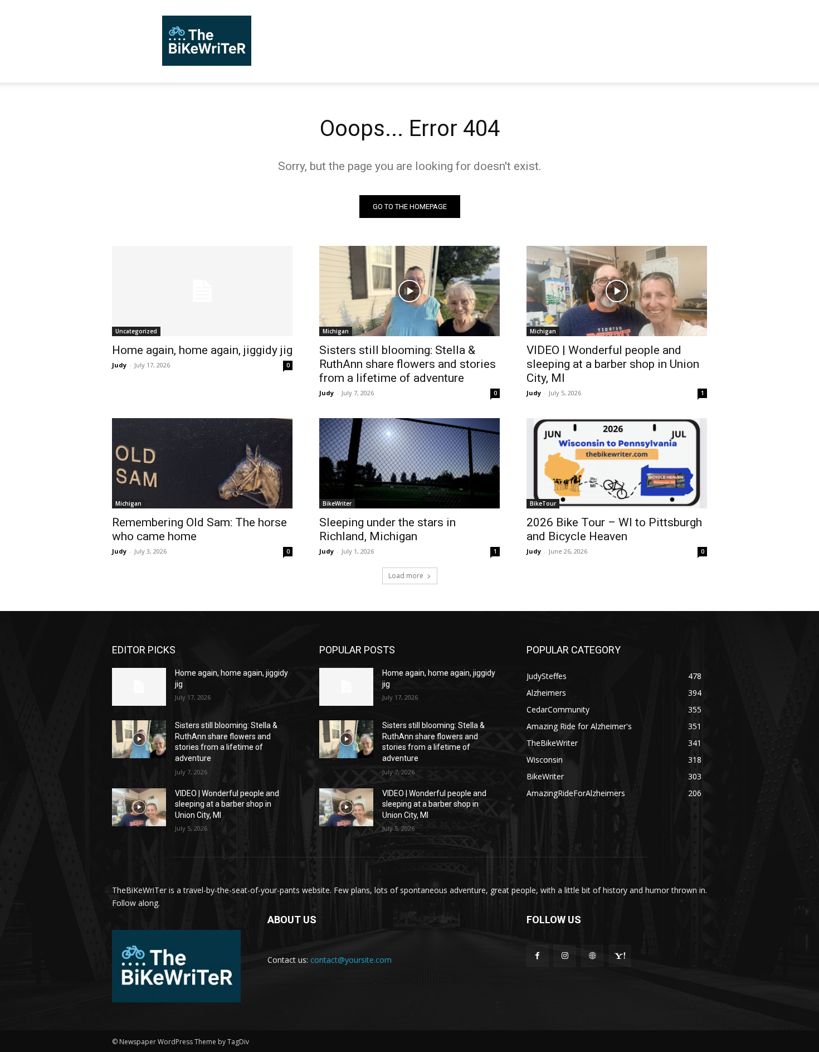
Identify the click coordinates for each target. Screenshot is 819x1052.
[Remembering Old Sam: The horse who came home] (202, 463)
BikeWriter (337, 503)
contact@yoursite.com (351, 959)
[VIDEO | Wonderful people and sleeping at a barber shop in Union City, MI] (616, 291)
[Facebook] (537, 956)
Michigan (336, 331)
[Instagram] (565, 956)
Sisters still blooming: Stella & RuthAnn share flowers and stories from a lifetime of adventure (407, 364)
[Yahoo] (620, 956)
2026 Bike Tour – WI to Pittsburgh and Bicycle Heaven (614, 529)
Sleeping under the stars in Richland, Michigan (387, 529)
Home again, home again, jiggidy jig (202, 350)
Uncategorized (136, 331)
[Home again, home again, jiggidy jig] (202, 291)
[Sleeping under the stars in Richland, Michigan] (409, 463)
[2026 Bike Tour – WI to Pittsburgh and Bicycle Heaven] (616, 463)
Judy (119, 365)
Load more (405, 575)
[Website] (592, 956)
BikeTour (543, 503)
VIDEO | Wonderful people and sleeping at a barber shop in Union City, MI (612, 364)
